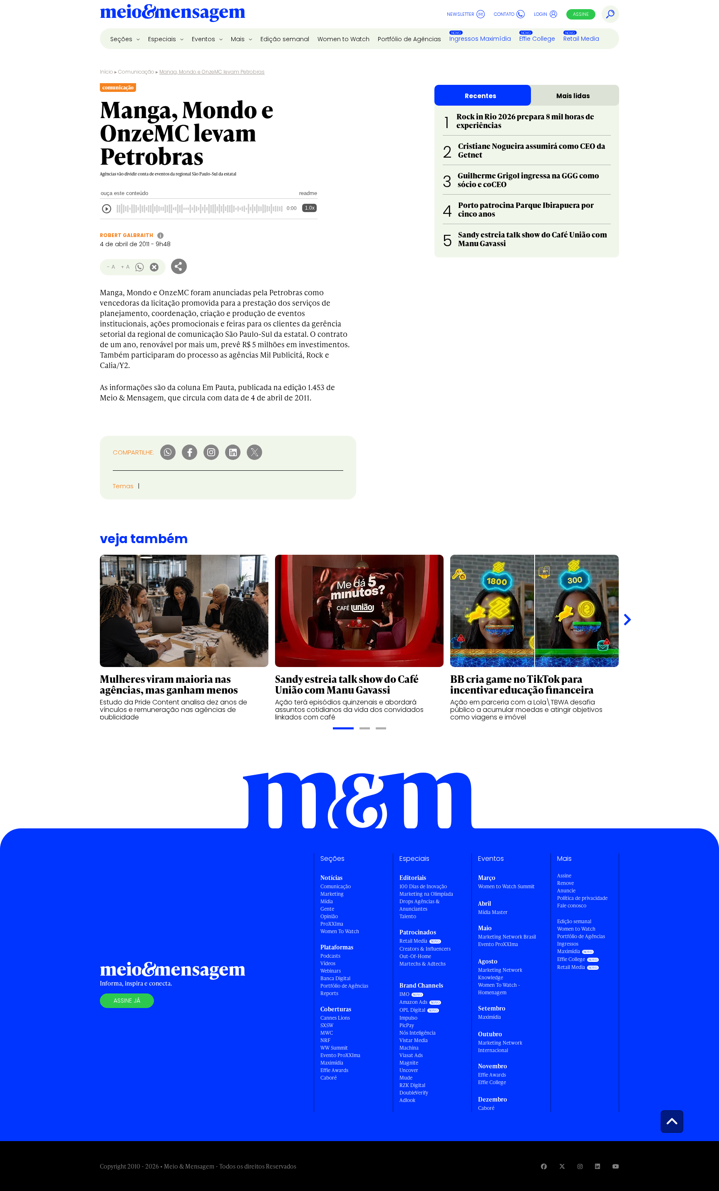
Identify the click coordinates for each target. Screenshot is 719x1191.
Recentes (480, 95)
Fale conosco (571, 905)
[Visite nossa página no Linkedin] (597, 1166)
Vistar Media (413, 1040)
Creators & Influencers (425, 948)
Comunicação (136, 71)
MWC (326, 1032)
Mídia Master (493, 912)
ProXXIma (331, 923)
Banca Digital (335, 978)
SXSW (326, 1025)
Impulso (408, 1017)
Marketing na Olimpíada (426, 893)
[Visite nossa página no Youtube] (615, 1166)
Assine (581, 14)
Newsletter (460, 14)
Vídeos (327, 963)
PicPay (406, 1025)
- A (111, 267)
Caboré (328, 1077)
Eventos (204, 39)
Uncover (408, 1070)
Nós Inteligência (417, 1032)
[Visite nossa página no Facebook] (544, 1166)
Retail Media (581, 39)
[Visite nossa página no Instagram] (580, 1166)
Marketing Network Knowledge (500, 973)
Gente (327, 908)
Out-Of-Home (415, 956)
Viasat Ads (411, 1055)
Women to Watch (343, 39)
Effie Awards (334, 1070)
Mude (405, 1077)
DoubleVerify (413, 1092)
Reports (329, 993)
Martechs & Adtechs (422, 963)
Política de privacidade (582, 898)
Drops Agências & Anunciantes (419, 905)
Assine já (127, 1000)
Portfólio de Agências (409, 39)
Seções (122, 39)
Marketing (332, 893)
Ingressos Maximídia (480, 39)
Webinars (330, 970)
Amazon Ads (413, 1002)
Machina (409, 1047)
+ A (125, 267)
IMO (404, 994)
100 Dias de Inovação (423, 886)
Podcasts (330, 955)
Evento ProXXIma (340, 1055)
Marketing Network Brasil (507, 936)
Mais (238, 39)
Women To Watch (339, 931)
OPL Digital (412, 1009)
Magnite (408, 1062)
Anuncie (566, 890)
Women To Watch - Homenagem (499, 988)
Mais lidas (573, 95)
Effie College (537, 39)
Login (540, 14)
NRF (325, 1040)
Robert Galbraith (126, 235)
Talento (407, 916)
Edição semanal (284, 39)
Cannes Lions (335, 1017)
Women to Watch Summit (506, 886)
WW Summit (334, 1047)
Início (106, 71)
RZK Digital (412, 1085)
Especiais (163, 39)
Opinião (329, 916)
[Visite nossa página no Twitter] (562, 1166)
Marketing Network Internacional (500, 1046)
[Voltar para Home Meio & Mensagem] (172, 14)
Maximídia (331, 1062)
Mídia (326, 901)
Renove (565, 883)
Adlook (407, 1100)
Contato (504, 14)
